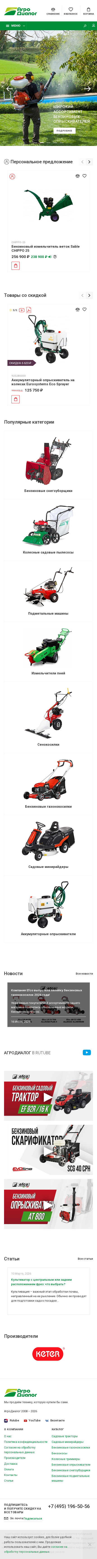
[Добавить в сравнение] (77, 176)
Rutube (14, 1420)
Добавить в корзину (16, 266)
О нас (8, 1436)
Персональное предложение (41, 161)
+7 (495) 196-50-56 (69, 1506)
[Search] (85, 25)
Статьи (8, 1480)
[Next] (87, 89)
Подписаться (32, 1518)
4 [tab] (55, 142)
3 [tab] (48, 142)
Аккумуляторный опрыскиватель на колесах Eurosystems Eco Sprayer (43, 382)
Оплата (9, 1469)
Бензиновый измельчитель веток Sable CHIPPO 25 (46, 248)
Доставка (10, 1463)
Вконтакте (57, 1420)
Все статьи (85, 1258)
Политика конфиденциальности (25, 1442)
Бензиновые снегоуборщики (71, 1470)
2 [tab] (42, 142)
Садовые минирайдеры (67, 1442)
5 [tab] (62, 142)
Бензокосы (59, 1453)
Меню (15, 25)
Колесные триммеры (66, 1459)
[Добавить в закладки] (85, 176)
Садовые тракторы (65, 1436)
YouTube (35, 1420)
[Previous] (9, 89)
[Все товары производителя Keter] (48, 1353)
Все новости (84, 973)
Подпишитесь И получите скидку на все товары (22, 1508)
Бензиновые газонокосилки (71, 1447)
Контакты (10, 1475)
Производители (14, 1458)
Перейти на (87, 1053)
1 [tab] (35, 142)
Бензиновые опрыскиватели (71, 1464)
